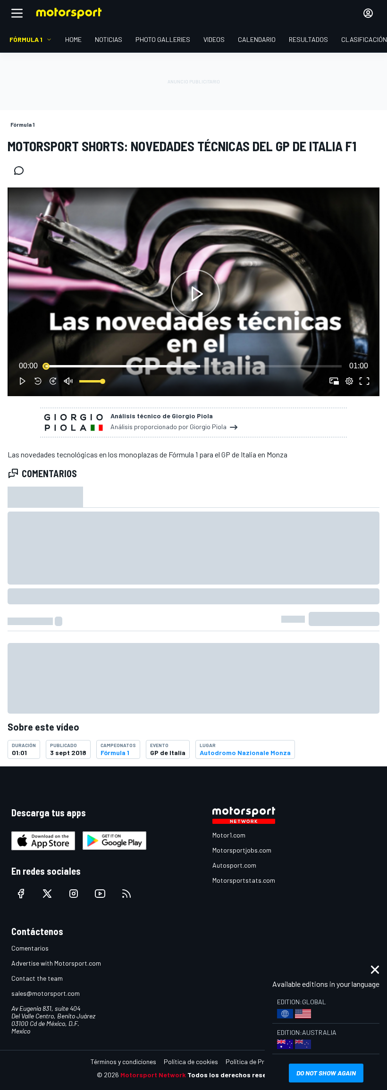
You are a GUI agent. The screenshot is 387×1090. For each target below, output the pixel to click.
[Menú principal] (17, 13)
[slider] (193, 366)
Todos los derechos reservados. (238, 1075)
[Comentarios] (22, 170)
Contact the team (37, 978)
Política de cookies (191, 1061)
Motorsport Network (153, 1075)
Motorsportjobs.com (241, 850)
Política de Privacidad (257, 1061)
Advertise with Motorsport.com (56, 963)
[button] (195, 293)
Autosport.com (234, 865)
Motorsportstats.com (243, 880)
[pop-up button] (349, 381)
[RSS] (126, 893)
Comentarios (30, 948)
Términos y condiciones (123, 1061)
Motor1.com (228, 835)
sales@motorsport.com (45, 993)
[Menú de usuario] (368, 13)
